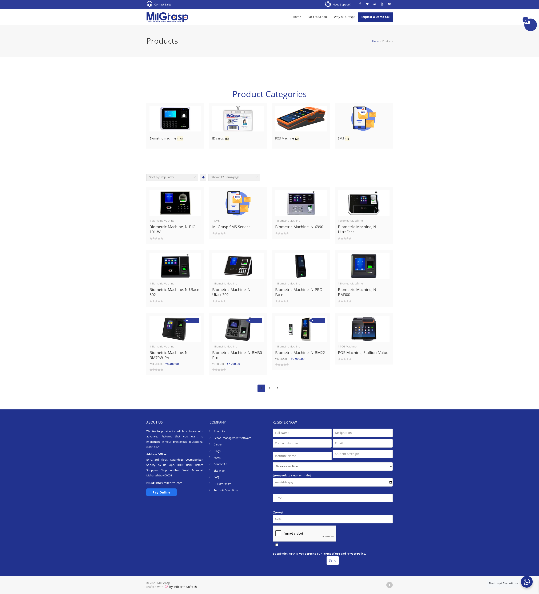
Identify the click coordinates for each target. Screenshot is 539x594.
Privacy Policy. (356, 553)
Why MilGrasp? (344, 17)
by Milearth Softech (182, 587)
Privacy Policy (222, 483)
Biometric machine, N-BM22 (300, 352)
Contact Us (220, 464)
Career (218, 444)
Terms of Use (331, 553)
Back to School (317, 17)
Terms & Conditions (226, 490)
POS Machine (348, 346)
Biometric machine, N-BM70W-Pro (169, 355)
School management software (232, 438)
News (217, 457)
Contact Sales (162, 4)
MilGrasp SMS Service (231, 226)
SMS (217, 221)
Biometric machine (163, 221)
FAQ (216, 477)
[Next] (278, 388)
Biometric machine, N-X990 (299, 226)
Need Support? (342, 4)
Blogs (217, 451)
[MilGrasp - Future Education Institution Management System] (167, 17)
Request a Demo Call (375, 17)
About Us (219, 431)
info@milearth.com (168, 483)
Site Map (219, 470)
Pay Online (161, 492)
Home (297, 17)
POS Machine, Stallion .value (363, 352)
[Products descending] (203, 177)
